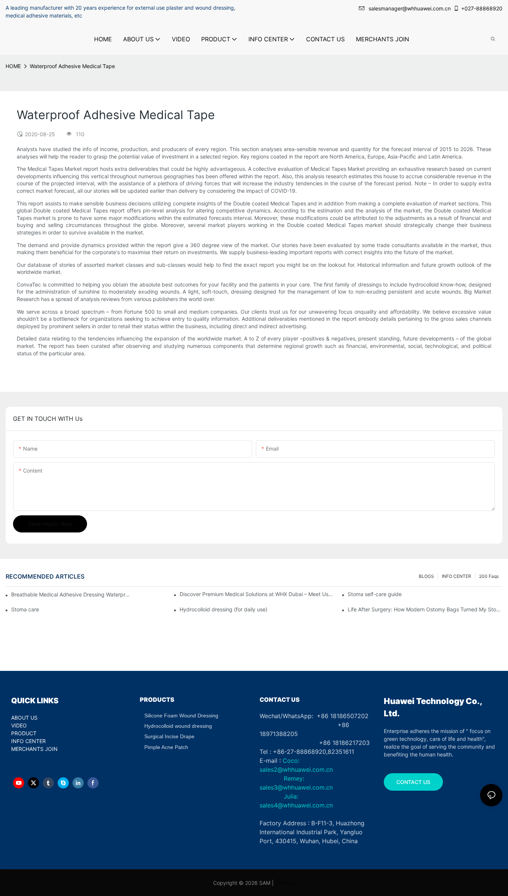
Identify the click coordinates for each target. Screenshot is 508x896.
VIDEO (19, 725)
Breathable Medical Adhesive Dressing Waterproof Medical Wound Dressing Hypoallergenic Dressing (71, 594)
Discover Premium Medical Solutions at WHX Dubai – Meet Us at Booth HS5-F (257, 594)
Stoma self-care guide (375, 594)
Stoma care (25, 609)
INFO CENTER (456, 576)
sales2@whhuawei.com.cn (296, 769)
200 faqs (489, 576)
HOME (13, 66)
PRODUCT (23, 733)
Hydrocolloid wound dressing (178, 726)
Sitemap (285, 883)
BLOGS (426, 576)
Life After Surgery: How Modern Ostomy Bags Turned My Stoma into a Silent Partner (425, 609)
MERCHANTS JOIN (34, 749)
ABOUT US (24, 717)
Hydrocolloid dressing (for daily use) (223, 609)
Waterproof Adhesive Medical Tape (72, 66)
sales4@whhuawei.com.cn (297, 805)
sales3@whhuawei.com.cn (296, 787)
